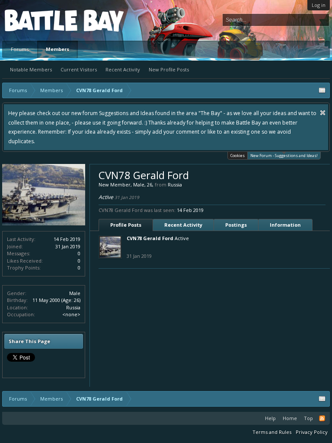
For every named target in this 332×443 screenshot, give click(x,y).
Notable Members (31, 69)
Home (290, 418)
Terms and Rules (271, 432)
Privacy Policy (312, 432)
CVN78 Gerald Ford (150, 238)
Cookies (237, 155)
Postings (236, 225)
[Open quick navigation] (322, 90)
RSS (322, 418)
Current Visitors (79, 69)
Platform (36, 20)
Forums (20, 49)
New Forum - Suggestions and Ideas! (284, 155)
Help (270, 418)
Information (285, 225)
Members (57, 49)
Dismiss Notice (322, 112)
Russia (73, 307)
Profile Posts (125, 225)
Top (308, 418)
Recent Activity (122, 69)
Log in (319, 5)
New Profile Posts (169, 69)
